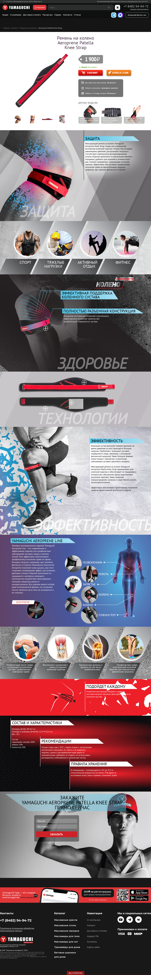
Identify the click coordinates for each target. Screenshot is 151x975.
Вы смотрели (75, 973)
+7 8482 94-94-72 (136, 6)
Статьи (77, 15)
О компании (15, 15)
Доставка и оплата (32, 15)
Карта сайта (93, 947)
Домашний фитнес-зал (137, 15)
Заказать (56, 834)
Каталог (91, 925)
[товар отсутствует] (117, 7)
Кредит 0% (93, 936)
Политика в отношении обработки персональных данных (17, 929)
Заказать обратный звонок (139, 9)
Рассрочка (47, 15)
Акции (5, 15)
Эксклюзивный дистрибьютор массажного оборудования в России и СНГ (122, 1)
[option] (19, 119)
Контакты (67, 15)
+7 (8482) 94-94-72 (15, 920)
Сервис (57, 15)
